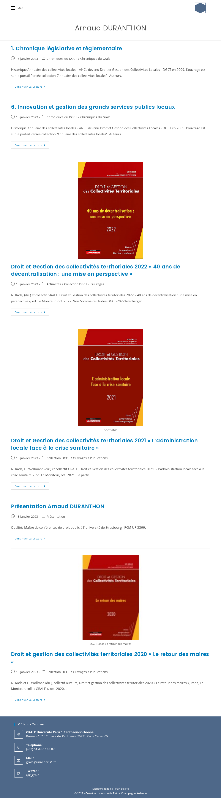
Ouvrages (97, 284)
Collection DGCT (75, 284)
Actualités (54, 284)
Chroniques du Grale (95, 59)
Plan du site (122, 788)
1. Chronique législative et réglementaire (66, 48)
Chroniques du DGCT (62, 59)
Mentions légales (102, 788)
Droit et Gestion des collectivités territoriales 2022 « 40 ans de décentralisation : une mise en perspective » (95, 270)
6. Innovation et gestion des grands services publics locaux (93, 106)
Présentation (56, 516)
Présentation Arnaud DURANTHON (57, 506)
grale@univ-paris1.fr (41, 762)
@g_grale (32, 775)
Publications (99, 458)
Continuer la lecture (32, 85)
